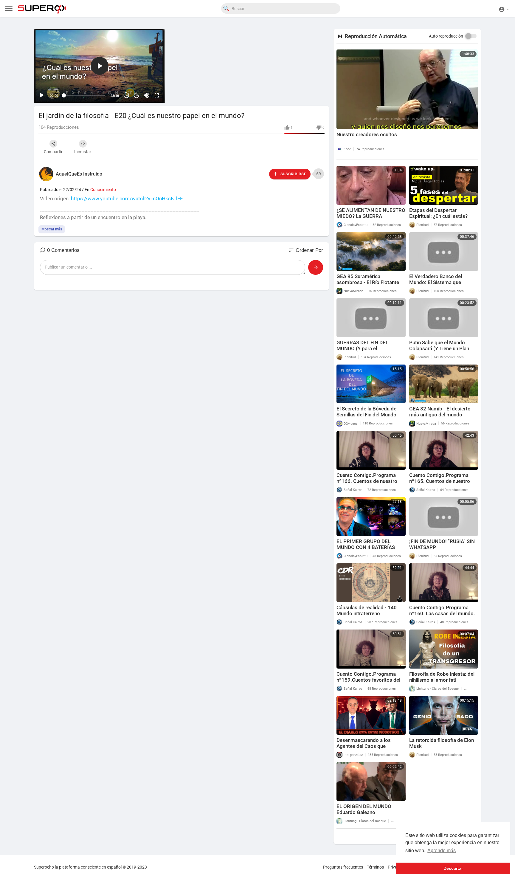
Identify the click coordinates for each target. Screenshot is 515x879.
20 (126, 95)
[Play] (42, 95)
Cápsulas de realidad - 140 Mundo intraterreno (366, 610)
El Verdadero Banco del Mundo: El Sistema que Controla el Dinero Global (437, 282)
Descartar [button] (453, 868)
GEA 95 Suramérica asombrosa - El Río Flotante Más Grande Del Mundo (367, 282)
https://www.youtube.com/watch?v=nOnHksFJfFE (127, 198)
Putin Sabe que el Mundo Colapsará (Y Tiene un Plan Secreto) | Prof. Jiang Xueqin (441, 348)
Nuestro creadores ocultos (366, 134)
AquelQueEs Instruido (79, 174)
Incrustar (82, 151)
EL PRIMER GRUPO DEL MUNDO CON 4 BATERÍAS (365, 544)
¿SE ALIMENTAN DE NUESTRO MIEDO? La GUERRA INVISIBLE (370, 216)
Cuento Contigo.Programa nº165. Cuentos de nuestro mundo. (439, 481)
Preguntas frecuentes (343, 867)
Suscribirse (292, 174)
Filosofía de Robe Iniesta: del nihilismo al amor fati (441, 677)
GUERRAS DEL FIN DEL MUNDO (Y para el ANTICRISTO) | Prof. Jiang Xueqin (365, 351)
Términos (375, 867)
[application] (99, 66)
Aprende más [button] (441, 850)
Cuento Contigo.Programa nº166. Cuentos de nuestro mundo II (366, 481)
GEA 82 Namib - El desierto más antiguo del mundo (440, 412)
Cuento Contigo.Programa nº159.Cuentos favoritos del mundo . (368, 680)
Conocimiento (103, 189)
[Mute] (147, 95)
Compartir (53, 151)
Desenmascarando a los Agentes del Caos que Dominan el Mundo (363, 746)
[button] (504, 8)
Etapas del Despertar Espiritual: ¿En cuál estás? (438, 213)
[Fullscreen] (157, 95)
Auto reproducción (446, 36)
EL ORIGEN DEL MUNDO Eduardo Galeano (363, 809)
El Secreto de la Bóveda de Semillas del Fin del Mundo (366, 412)
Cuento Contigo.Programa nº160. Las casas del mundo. (442, 610)
